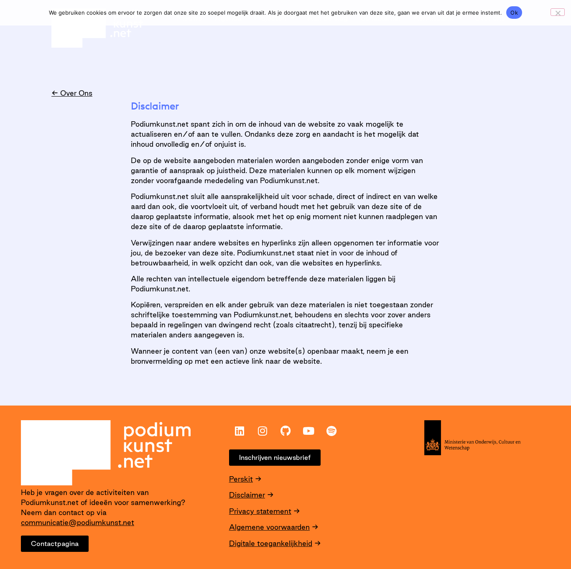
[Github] (285, 430)
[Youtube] (308, 430)
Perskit (241, 479)
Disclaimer (247, 495)
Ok (514, 12)
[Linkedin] (239, 430)
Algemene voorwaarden (269, 527)
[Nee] (558, 12)
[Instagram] (262, 430)
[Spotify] (331, 430)
